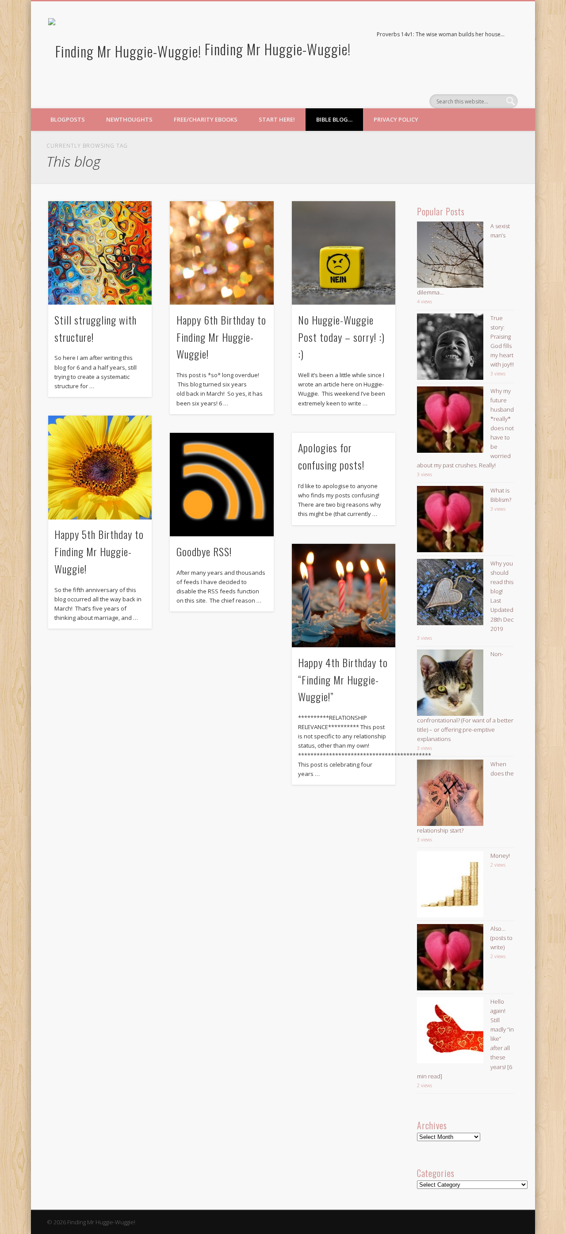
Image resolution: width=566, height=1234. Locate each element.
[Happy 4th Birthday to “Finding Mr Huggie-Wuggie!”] (343, 595)
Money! (500, 856)
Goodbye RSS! (204, 551)
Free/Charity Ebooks (205, 119)
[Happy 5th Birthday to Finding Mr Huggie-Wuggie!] (100, 467)
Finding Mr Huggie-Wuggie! (278, 48)
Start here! (277, 119)
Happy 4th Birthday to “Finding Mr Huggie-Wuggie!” (343, 679)
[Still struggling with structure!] (100, 253)
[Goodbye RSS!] (221, 484)
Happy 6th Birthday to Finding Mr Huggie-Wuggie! (221, 337)
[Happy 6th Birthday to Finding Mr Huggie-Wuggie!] (221, 253)
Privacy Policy (396, 119)
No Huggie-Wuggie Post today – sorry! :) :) (341, 337)
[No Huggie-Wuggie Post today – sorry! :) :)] (343, 253)
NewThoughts (129, 119)
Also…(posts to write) (501, 938)
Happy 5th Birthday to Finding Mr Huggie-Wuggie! (99, 551)
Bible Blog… (334, 119)
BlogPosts (67, 119)
